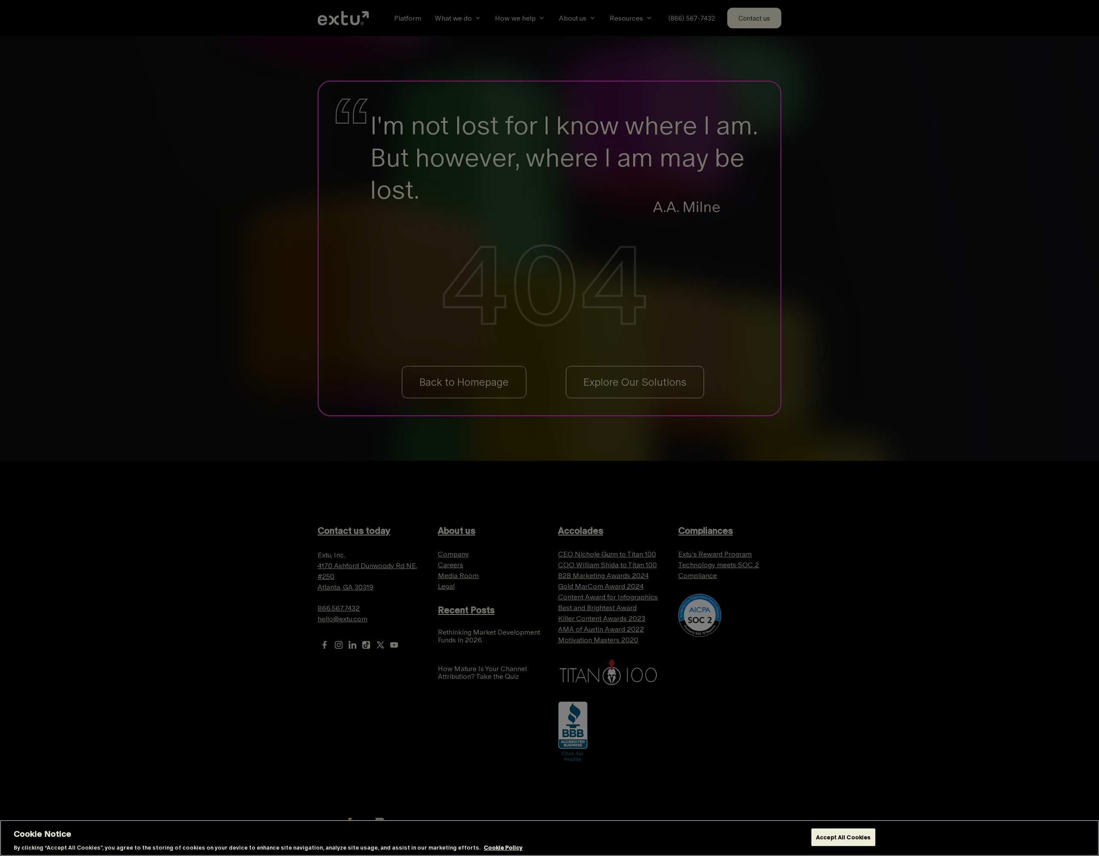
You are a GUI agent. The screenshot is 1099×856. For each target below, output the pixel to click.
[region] (549, 838)
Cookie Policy (503, 847)
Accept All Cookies (843, 837)
